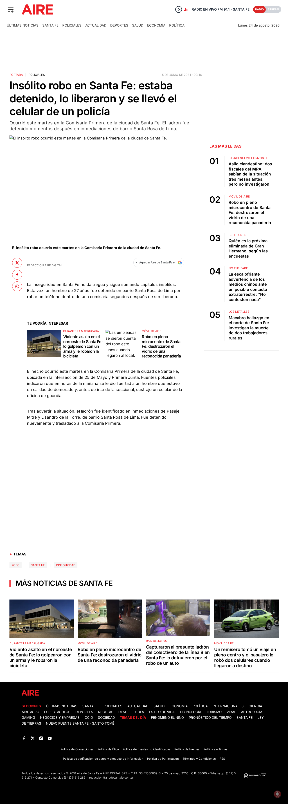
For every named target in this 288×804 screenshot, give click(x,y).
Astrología (251, 712)
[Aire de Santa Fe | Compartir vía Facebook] (17, 274)
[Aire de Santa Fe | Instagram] (41, 738)
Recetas (105, 712)
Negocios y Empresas (60, 718)
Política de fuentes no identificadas (147, 749)
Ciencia (255, 706)
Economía (156, 25)
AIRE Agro (30, 712)
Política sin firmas (215, 749)
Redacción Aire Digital (44, 265)
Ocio (89, 718)
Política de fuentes (187, 749)
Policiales (71, 25)
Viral (231, 712)
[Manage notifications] (277, 794)
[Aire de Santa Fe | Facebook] (24, 738)
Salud (137, 25)
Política (176, 25)
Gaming (28, 718)
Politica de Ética (108, 749)
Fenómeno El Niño (167, 718)
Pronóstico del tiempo (210, 718)
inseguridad (65, 565)
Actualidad (95, 25)
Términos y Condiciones (199, 758)
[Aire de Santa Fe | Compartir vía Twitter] (17, 263)
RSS (222, 758)
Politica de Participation (163, 758)
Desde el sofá (131, 712)
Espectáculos (57, 712)
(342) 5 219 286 (75, 777)
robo (15, 565)
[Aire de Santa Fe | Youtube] (49, 738)
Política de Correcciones (77, 749)
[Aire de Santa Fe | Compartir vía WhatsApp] (17, 286)
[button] (10, 9)
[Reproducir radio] (178, 9)
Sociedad (106, 718)
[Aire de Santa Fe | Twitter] (32, 738)
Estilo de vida (162, 712)
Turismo (214, 712)
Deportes (119, 25)
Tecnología (190, 712)
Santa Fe (50, 25)
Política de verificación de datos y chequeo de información (103, 758)
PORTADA (16, 74)
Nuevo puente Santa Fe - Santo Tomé (80, 723)
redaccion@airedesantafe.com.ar (111, 777)
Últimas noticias (22, 25)
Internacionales (228, 706)
